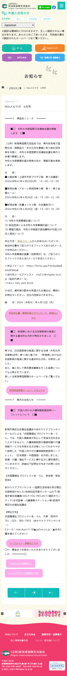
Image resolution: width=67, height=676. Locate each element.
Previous (2, 613)
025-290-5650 (13, 666)
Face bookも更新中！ (20, 563)
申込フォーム (24, 241)
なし (18, 19)
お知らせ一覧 (15, 88)
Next (65, 613)
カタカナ (47, 19)
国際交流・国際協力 (52, 634)
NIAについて (11, 634)
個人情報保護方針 (19, 640)
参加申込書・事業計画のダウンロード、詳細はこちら (33, 315)
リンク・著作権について (47, 640)
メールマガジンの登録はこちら (23, 573)
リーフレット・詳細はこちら (23, 543)
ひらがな (33, 19)
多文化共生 (30, 634)
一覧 (33, 593)
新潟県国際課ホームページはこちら (27, 390)
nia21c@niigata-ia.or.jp (21, 669)
